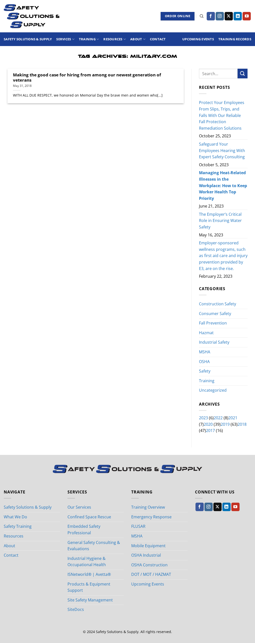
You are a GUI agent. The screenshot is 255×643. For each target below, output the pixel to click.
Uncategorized (213, 390)
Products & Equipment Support (88, 587)
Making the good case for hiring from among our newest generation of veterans (87, 77)
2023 (203, 418)
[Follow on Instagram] (220, 16)
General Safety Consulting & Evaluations (93, 546)
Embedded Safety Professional (83, 530)
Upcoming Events (198, 39)
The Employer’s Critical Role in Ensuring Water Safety (220, 221)
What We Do (15, 517)
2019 (225, 424)
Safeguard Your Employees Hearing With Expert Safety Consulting (222, 150)
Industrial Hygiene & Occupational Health (86, 562)
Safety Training (18, 526)
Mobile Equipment (148, 545)
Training (87, 39)
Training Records (234, 39)
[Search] (201, 16)
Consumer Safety (215, 313)
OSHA (204, 361)
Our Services (79, 507)
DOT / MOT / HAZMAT (151, 574)
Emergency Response (151, 517)
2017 (210, 430)
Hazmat (206, 332)
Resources (112, 39)
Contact (158, 39)
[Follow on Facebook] (211, 16)
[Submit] (243, 73)
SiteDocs (75, 609)
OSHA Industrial (146, 555)
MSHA (204, 352)
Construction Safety (217, 304)
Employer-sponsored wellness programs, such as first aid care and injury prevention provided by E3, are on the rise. (223, 255)
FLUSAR (138, 526)
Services (63, 39)
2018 (242, 424)
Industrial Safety (214, 342)
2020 (208, 424)
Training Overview (148, 507)
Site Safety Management (90, 600)
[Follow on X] (229, 16)
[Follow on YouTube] (247, 16)
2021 (232, 418)
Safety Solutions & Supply (28, 39)
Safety (204, 371)
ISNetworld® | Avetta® (89, 574)
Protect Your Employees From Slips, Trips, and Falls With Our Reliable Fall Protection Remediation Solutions (221, 115)
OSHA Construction (149, 565)
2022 (218, 418)
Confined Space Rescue (89, 517)
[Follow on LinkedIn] (238, 16)
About (136, 39)
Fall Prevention (213, 323)
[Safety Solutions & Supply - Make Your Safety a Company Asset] (32, 16)
